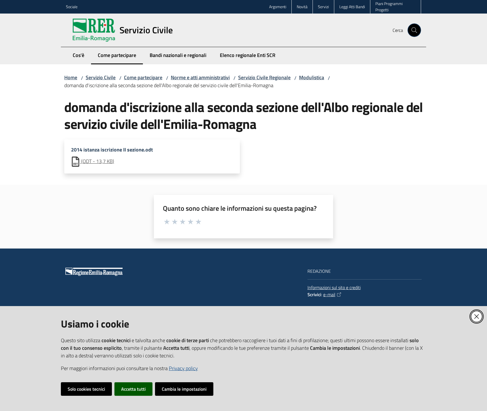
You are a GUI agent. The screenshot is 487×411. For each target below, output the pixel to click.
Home (70, 77)
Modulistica (311, 77)
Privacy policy (183, 368)
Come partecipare (143, 77)
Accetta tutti (133, 389)
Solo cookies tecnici (86, 389)
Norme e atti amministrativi (200, 77)
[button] (414, 30)
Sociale (72, 7)
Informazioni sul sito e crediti (334, 287)
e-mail (329, 294)
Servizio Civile (101, 77)
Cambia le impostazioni (184, 389)
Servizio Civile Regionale (264, 77)
